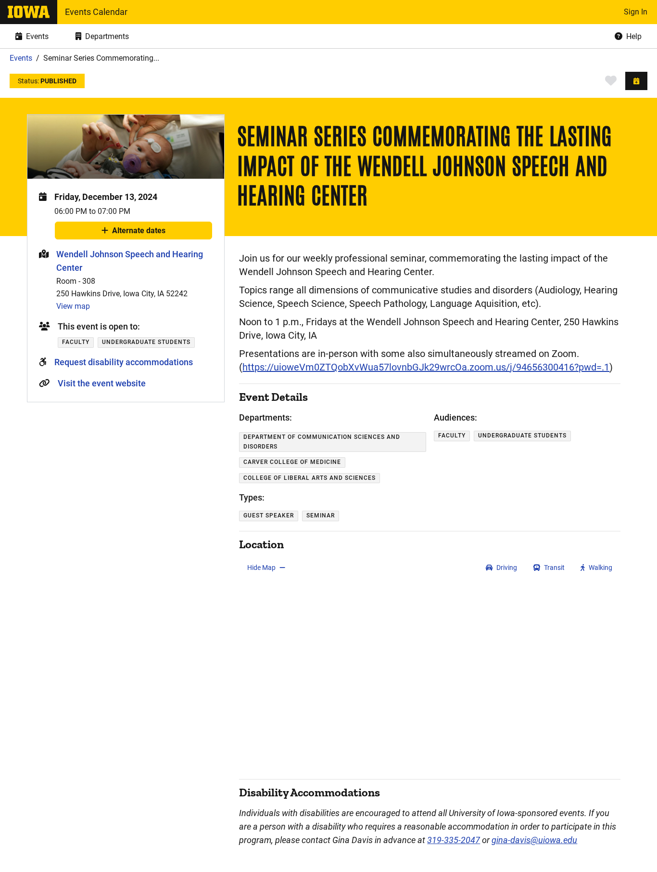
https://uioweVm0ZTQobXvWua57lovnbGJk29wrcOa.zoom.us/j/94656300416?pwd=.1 (425, 367)
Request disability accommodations (123, 362)
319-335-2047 (453, 840)
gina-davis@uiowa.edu (534, 840)
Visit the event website (102, 383)
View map (73, 306)
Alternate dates (138, 232)
